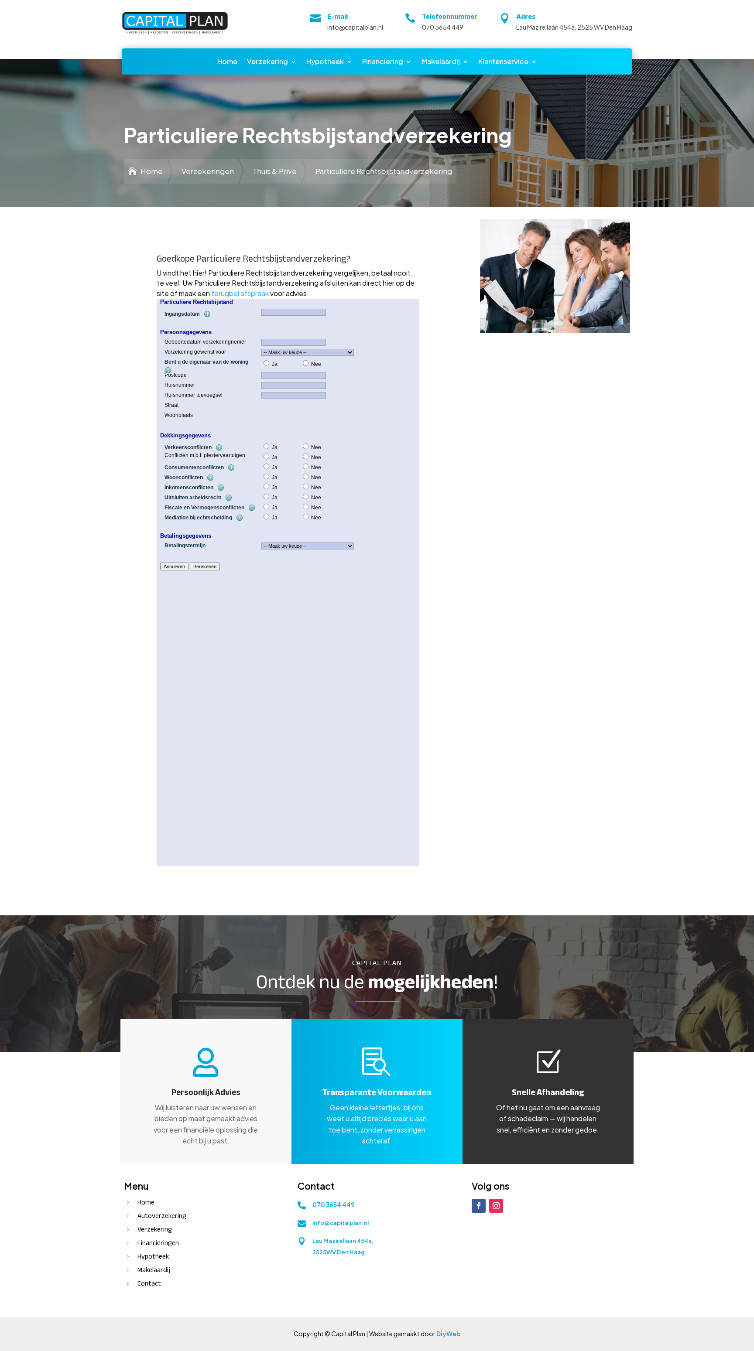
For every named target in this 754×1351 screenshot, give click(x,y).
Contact (149, 1283)
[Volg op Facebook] (479, 1206)
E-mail (337, 16)
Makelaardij (441, 62)
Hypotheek (325, 62)
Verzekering (267, 62)
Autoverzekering (161, 1215)
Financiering (382, 62)
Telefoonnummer (449, 16)
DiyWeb (448, 1333)
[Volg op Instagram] (496, 1206)
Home (227, 62)
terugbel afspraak (240, 293)
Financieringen (158, 1242)
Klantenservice (503, 62)
